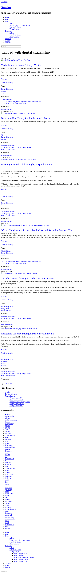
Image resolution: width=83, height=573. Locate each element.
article (7, 430)
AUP (7, 470)
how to (7, 422)
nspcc (7, 495)
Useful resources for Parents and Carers (14, 103)
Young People (14, 29)
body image (9, 474)
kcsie (7, 521)
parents (3, 91)
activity (7, 480)
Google (7, 499)
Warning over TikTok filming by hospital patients (27, 164)
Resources (8, 31)
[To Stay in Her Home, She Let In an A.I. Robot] (18, 113)
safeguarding (9, 424)
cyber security (10, 519)
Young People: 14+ (16, 406)
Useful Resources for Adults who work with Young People (21, 101)
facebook (8, 451)
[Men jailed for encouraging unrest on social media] (19, 329)
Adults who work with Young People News (16, 147)
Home (7, 17)
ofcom (3, 255)
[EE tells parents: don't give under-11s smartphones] (19, 273)
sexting (7, 431)
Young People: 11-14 (17, 404)
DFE (7, 461)
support (7, 486)
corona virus (9, 517)
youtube (8, 464)
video (7, 437)
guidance (8, 414)
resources (8, 501)
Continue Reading (7, 83)
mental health (5, 308)
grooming (8, 490)
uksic (7, 523)
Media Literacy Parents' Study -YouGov (22, 65)
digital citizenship (7, 89)
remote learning (10, 509)
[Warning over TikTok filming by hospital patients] (18, 159)
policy (7, 441)
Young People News (8, 149)
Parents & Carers (15, 27)
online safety (9, 494)
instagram (8, 513)
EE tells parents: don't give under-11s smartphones (27, 278)
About (7, 41)
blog (6, 466)
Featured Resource (7, 99)
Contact (7, 43)
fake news (8, 445)
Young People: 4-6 (16, 398)
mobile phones (6, 310)
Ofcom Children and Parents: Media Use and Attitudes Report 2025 (36, 230)
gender (7, 449)
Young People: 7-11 (20, 401)
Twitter (7, 503)
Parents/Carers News (8, 145)
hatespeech (4, 361)
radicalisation (9, 459)
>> (11, 384)
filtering (7, 528)
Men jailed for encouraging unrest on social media (27, 333)
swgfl (7, 497)
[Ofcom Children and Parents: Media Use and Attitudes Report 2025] (25, 225)
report (7, 443)
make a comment (6, 109)
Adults (20, 24)
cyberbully (8, 476)
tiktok (3, 205)
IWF (6, 527)
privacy (7, 428)
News (7, 21)
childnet (8, 462)
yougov (3, 93)
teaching (8, 439)
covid (7, 492)
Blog (7, 19)
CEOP (7, 455)
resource (8, 433)
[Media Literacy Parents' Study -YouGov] (15, 60)
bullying (8, 478)
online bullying (10, 468)
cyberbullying (10, 447)
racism (3, 363)
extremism (8, 488)
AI (2, 135)
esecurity (8, 511)
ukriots (3, 365)
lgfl (6, 482)
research (8, 507)
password (8, 515)
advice (7, 418)
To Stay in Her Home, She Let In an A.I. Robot (25, 118)
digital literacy (10, 435)
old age (3, 139)
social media (9, 416)
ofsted (7, 505)
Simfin (6, 7)
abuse (7, 453)
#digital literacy (6, 251)
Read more (4, 79)
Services (8, 39)
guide (7, 484)
